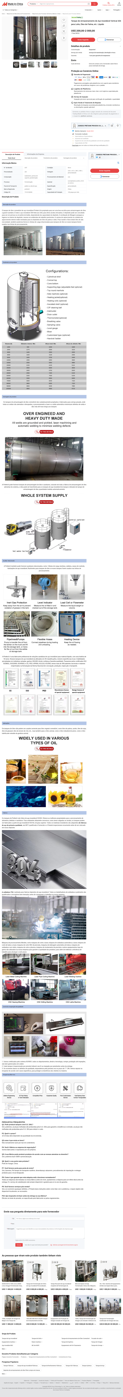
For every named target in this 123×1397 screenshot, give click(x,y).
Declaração (34, 1380)
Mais (3, 1374)
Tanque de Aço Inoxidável (9, 1338)
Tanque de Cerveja (96, 1345)
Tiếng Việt (105, 1383)
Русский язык (44, 1383)
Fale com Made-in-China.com (72, 1380)
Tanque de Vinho (37, 1338)
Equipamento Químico (8, 1342)
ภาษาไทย (92, 1383)
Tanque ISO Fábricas (72, 1365)
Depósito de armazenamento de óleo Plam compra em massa (21, 1370)
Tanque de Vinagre (96, 1342)
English (16, 1383)
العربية (71, 1383)
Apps (107, 10)
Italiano (52, 1383)
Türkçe (98, 1383)
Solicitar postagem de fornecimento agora (64, 1245)
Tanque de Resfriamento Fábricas (52, 1365)
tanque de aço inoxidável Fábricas (27, 1365)
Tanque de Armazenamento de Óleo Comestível (75, 1338)
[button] (80, 158)
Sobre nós (26, 1380)
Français (36, 1383)
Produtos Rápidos (86, 1380)
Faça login (75, 145)
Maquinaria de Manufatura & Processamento (18, 13)
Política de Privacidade (57, 1380)
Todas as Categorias (11, 10)
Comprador (88, 10)
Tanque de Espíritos (67, 1342)
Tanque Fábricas (8, 1365)
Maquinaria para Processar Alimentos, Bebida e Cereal (46, 13)
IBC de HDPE (35, 1345)
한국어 (77, 1383)
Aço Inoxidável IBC (7, 1345)
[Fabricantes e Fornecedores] (12, 4)
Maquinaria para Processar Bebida (72, 13)
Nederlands (65, 1383)
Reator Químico (36, 1342)
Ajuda (99, 10)
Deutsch (58, 1383)
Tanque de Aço (100, 1365)
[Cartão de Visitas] (118, 162)
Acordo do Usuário (44, 1380)
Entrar (119, 5)
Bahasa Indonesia (114, 1383)
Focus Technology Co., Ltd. (58, 1386)
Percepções (96, 1380)
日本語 (82, 1383)
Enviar (19, 1245)
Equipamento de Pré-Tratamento (71, 1345)
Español (22, 1383)
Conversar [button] (110, 40)
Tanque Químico (87, 1365)
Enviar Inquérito (83, 40)
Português (29, 1383)
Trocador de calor (96, 1338)
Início (3, 13)
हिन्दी (87, 1383)
